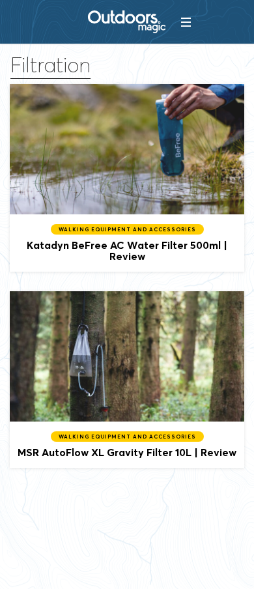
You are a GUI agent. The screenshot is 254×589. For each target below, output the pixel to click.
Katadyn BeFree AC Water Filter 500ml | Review (127, 178)
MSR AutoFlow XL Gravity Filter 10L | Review (127, 379)
